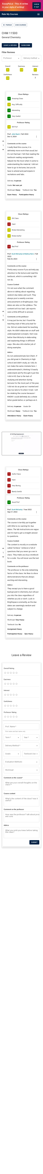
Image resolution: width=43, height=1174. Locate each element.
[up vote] (3, 141)
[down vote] (3, 149)
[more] (36, 136)
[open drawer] (38, 14)
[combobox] (11, 58)
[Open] (18, 58)
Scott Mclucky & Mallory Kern (23, 254)
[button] (12, 737)
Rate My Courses (10, 14)
